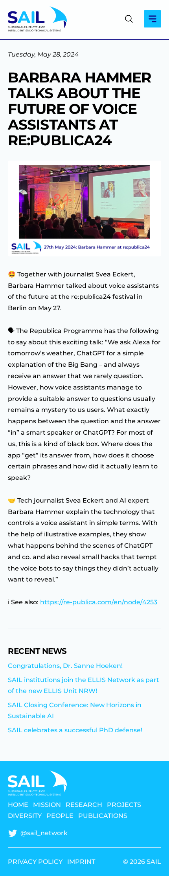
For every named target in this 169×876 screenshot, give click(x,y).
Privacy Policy (35, 862)
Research (84, 805)
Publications (102, 816)
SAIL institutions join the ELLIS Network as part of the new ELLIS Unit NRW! (83, 685)
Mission (47, 805)
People (59, 816)
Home (18, 805)
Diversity (25, 816)
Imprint (81, 862)
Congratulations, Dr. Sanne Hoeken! (65, 665)
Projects (124, 805)
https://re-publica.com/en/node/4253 (98, 602)
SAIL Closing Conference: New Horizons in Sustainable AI (74, 710)
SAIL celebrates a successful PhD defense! (75, 730)
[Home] (37, 18)
